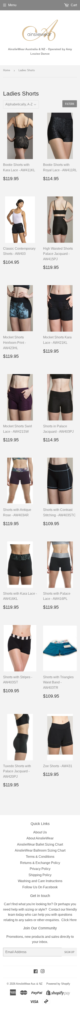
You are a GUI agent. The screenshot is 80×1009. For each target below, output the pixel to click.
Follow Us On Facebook (40, 887)
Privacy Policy (40, 869)
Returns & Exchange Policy (40, 863)
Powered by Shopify (58, 983)
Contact (54, 909)
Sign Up (69, 952)
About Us (40, 832)
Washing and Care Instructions (40, 881)
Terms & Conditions (40, 856)
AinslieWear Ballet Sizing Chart (40, 844)
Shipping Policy (40, 875)
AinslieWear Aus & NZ (29, 983)
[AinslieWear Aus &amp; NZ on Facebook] (35, 972)
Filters (69, 103)
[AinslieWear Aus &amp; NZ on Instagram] (43, 972)
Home (6, 70)
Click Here (69, 920)
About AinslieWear (40, 838)
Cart (73, 5)
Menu (12, 5)
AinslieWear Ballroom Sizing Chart (40, 850)
